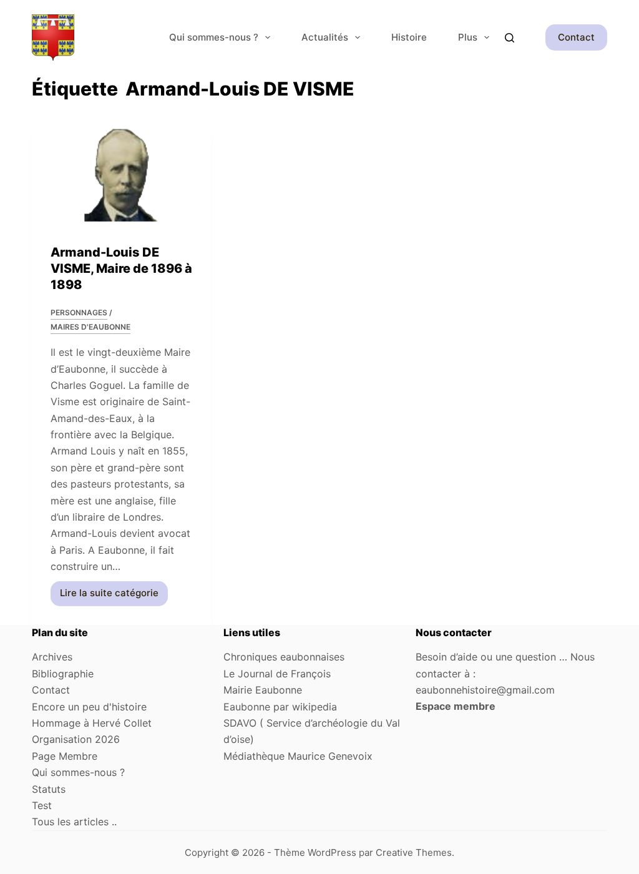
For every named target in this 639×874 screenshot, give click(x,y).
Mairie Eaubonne (262, 690)
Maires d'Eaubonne (90, 326)
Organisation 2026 (76, 739)
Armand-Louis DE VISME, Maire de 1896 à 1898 (121, 268)
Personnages (79, 312)
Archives (52, 657)
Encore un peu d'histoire (89, 706)
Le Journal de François (277, 673)
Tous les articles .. (74, 821)
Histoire (409, 37)
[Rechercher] (509, 37)
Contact (576, 37)
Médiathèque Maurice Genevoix (298, 756)
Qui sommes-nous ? (213, 37)
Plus (467, 37)
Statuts (49, 789)
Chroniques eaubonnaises (283, 657)
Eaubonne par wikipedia (280, 706)
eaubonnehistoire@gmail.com (485, 690)
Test (42, 805)
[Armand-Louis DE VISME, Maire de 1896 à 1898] (121, 174)
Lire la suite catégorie (109, 596)
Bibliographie (63, 673)
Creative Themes (414, 852)
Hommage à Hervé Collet (92, 723)
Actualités (324, 37)
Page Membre (64, 756)
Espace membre (455, 706)
